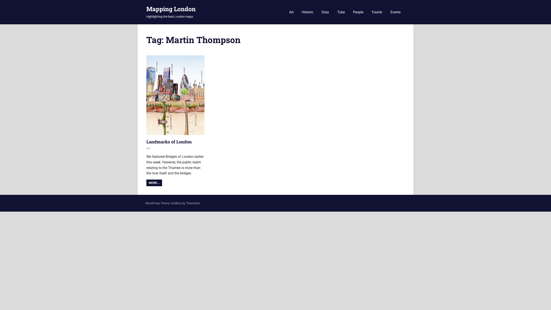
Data (325, 12)
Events (395, 12)
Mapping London (171, 9)
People (358, 12)
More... (154, 182)
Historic (307, 12)
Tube (341, 12)
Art (291, 12)
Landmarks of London (169, 141)
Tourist (376, 12)
